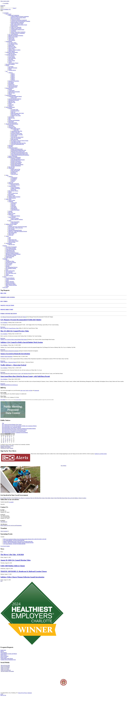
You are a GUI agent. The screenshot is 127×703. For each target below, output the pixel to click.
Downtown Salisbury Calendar (7, 445)
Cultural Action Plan (15, 132)
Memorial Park (14, 208)
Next (15, 384)
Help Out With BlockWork (36, 498)
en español (11, 502)
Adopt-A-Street (11, 200)
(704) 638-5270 (4, 521)
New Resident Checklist (11, 268)
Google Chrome (18, 399)
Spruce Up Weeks (15, 218)
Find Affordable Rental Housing (18, 159)
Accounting (10, 66)
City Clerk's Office (12, 42)
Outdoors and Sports (10, 282)
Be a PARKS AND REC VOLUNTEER (9, 498)
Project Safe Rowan (15, 187)
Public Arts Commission (16, 27)
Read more (3, 327)
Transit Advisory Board (13, 240)
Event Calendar (11, 57)
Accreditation (14, 178)
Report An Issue (11, 213)
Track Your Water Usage (11, 273)
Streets (9, 220)
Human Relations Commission (17, 22)
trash (27, 390)
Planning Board (14, 26)
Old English (13, 206)
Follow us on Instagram (6, 670)
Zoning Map (11, 104)
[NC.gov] (5, 691)
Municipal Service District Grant (18, 151)
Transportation (9, 243)
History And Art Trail (15, 169)
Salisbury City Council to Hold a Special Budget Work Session (14, 339)
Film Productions (12, 58)
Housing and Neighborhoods (14, 157)
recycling (30, 390)
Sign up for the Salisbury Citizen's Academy (77, 498)
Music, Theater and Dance (11, 285)
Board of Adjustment (15, 18)
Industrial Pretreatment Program (15, 230)
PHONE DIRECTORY (7, 309)
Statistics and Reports (15, 188)
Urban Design (11, 168)
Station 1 (13, 73)
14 (13, 384)
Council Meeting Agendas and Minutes (9, 653)
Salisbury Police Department (6, 356)
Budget (10, 69)
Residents (5, 258)
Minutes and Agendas (13, 36)
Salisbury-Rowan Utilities (11, 224)
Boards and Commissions (13, 15)
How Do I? (5, 287)
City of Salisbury (4, 322)
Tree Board (13, 30)
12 (11, 384)
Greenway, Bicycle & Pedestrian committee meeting (18, 542)
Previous (4, 384)
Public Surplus (9, 257)
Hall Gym (13, 112)
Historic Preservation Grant (16, 149)
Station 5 (13, 78)
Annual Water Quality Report (7, 658)
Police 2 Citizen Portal (13, 193)
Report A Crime (11, 195)
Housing (7, 266)
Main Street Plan (14, 139)
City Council (8, 14)
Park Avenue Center (15, 114)
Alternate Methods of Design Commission (20, 16)
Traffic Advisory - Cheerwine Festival (8, 362)
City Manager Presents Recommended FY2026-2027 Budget (13, 316)
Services (13, 181)
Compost (10, 211)
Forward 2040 (14, 135)
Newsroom (10, 59)
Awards (10, 61)
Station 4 (13, 77)
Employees (3, 5)
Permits (10, 103)
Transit (7, 236)
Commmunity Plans (10, 261)
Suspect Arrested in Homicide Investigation (10, 350)
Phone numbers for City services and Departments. (11, 525)
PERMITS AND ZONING (8, 297)
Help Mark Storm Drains (62, 498)
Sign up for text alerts (5, 665)
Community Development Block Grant (19, 152)
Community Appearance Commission (19, 20)
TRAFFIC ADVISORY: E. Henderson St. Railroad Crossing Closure (24, 571)
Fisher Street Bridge (15, 221)
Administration (9, 41)
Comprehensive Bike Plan (16, 131)
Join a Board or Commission (24, 498)
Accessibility (6, 3)
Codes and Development (11, 249)
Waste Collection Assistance (17, 219)
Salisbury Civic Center (16, 115)
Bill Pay (7, 260)
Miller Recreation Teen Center (17, 113)
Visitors (4, 276)
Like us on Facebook (5, 666)
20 (9, 439)
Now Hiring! (63, 465)
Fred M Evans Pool (15, 110)
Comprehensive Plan (10, 250)
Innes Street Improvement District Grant (19, 153)
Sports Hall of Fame (12, 122)
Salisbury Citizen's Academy (14, 49)
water (21, 390)
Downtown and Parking (11, 262)
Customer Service (12, 70)
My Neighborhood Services (11, 267)
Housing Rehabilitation (16, 165)
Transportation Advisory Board (17, 29)
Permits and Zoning (10, 256)
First (1, 384)
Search (14, 8)
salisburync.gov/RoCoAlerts (101, 453)
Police (7, 175)
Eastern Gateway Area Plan (17, 134)
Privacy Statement (28, 692)
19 (7, 439)
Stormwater (10, 214)
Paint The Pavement (15, 170)
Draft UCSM (14, 97)
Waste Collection (12, 217)
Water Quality (11, 233)
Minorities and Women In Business (15, 35)
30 (9, 436)
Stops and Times (11, 242)
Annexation (10, 125)
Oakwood (13, 205)
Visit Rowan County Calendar (7, 448)
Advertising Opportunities (11, 246)
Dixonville (13, 203)
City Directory (11, 55)
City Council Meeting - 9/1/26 (13, 540)
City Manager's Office (13, 43)
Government (5, 12)
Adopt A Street (54, 498)
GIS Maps (10, 146)
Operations (13, 180)
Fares (9, 238)
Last (17, 384)
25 (5, 441)
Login (2, 694)
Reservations (11, 121)
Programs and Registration (14, 120)
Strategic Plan (11, 37)
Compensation (11, 90)
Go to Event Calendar (5, 546)
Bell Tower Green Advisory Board (18, 17)
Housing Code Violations (16, 162)
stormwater (36, 390)
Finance (7, 65)
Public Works (8, 199)
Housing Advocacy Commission (18, 33)
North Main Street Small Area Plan (18, 143)
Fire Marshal (11, 82)
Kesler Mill (16, 129)
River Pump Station (12, 232)
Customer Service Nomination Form (8, 659)
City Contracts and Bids (11, 248)
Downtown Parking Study (16, 133)
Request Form (11, 84)
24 (3, 441)
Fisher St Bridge (14, 223)
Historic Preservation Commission (18, 32)
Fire (6, 71)
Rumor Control (11, 60)
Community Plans (12, 127)
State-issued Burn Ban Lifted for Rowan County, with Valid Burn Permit (16, 373)
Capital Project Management (12, 52)
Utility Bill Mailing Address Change (13, 566)
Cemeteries (10, 201)
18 (5, 439)
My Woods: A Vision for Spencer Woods (19, 140)
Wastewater (10, 235)
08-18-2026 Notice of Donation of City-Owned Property (14, 431)
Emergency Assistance (16, 158)
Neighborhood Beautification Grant (18, 150)
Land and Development (11, 95)
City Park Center (14, 109)
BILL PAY (3, 293)
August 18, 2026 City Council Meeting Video (16, 560)
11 (10, 384)
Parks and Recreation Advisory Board (19, 24)
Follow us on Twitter (5, 667)
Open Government (12, 47)
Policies (10, 94)
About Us (10, 72)
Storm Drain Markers (15, 215)
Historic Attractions (10, 281)
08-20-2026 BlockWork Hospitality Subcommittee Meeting (14, 429)
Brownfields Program (15, 128)
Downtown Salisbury (10, 64)
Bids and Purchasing (12, 67)
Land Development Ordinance (14, 98)
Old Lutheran (14, 207)
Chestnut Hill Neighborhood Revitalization (20, 154)
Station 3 (13, 76)
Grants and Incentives (13, 147)
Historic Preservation (12, 156)
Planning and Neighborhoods (12, 123)
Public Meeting (11, 51)
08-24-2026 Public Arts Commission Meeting (11, 427)
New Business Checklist (11, 255)
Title (3, 423)
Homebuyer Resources (16, 160)
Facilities (10, 108)
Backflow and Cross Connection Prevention (17, 226)
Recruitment (11, 83)
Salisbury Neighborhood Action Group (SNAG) (18, 541)
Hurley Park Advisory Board (17, 23)
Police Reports (4, 652)
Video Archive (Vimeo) (13, 63)
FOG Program (11, 229)
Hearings (10, 106)
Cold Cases (10, 182)
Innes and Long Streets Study (17, 137)
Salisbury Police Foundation (14, 196)
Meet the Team (11, 53)
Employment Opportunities (14, 91)
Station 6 (13, 79)
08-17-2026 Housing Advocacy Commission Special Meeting (15, 432)
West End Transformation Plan (17, 144)
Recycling (10, 212)
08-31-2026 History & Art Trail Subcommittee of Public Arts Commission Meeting (19, 425)
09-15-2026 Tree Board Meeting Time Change (11, 424)
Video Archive (11, 39)
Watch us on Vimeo (5, 668)
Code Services (11, 126)
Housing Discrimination (16, 163)
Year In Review (11, 40)
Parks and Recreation (10, 107)
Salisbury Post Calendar (6, 446)
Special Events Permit (13, 85)
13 (12, 384)
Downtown (10, 145)
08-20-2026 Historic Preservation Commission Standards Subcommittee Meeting (19, 428)
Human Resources (9, 88)
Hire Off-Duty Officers (13, 190)
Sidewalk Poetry (14, 174)
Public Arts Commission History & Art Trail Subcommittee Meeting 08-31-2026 (24, 539)
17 (3, 439)
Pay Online (3, 399)
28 (5, 436)
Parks (9, 119)
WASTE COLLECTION (7, 305)
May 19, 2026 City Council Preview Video (10, 328)
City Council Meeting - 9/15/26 (14, 543)
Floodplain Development (13, 100)
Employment (3, 650)
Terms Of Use (21, 692)
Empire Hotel (11, 45)
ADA (9, 237)
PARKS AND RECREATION (9, 313)
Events (7, 280)
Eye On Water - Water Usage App (15, 227)
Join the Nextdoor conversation (7, 671)
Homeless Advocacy (15, 184)
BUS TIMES (4, 301)
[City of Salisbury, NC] (6, 9)
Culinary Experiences (10, 279)
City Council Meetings (13, 34)
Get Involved (11, 116)
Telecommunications (12, 86)
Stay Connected (9, 272)
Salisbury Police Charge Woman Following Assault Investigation (22, 577)
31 (3, 442)
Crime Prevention (12, 186)
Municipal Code (11, 46)
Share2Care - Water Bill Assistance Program (17, 231)
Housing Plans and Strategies (17, 164)
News (7, 269)
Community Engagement (11, 54)
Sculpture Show (14, 171)
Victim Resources (12, 197)
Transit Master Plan (12, 239)
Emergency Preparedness (13, 80)
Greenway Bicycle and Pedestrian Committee (20, 21)
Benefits (10, 89)
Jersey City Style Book (16, 138)
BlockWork (13, 172)
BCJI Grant (13, 189)
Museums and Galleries (11, 283)
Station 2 (13, 74)
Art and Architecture (10, 277)
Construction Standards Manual (15, 96)
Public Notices (11, 48)
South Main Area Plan (15, 141)
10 (9, 384)
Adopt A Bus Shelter (46, 498)
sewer (24, 390)
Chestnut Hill (14, 202)
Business (5, 245)
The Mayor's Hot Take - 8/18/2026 (12, 554)
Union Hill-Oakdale (15, 209)
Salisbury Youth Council (16, 28)
